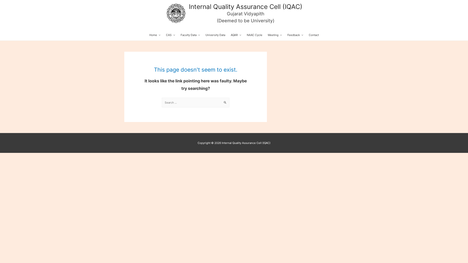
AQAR (234, 35)
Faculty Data (189, 35)
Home (153, 35)
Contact (314, 35)
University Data (215, 35)
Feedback (293, 35)
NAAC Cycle (254, 35)
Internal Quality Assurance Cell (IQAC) (245, 6)
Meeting (273, 35)
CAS (169, 35)
